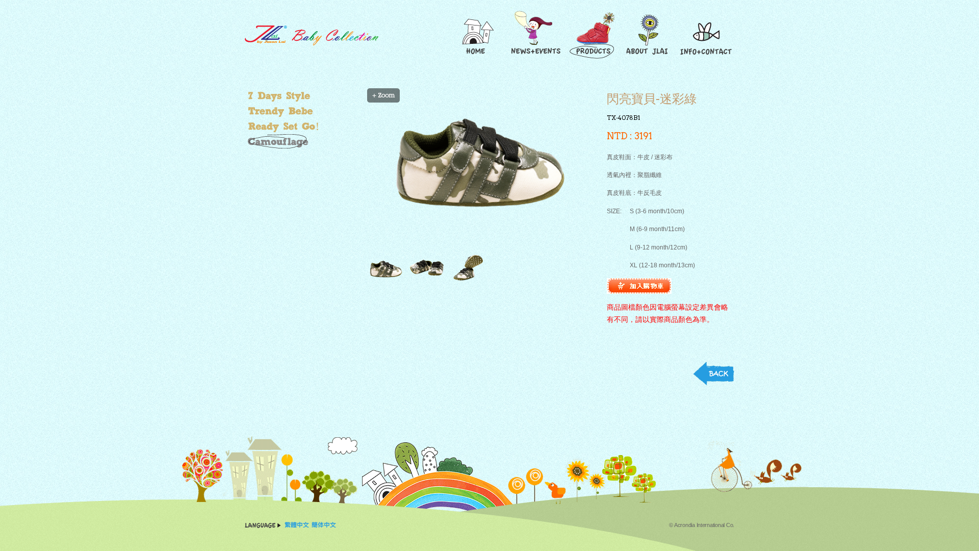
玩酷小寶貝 (303, 111)
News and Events (535, 35)
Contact (706, 35)
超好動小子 (303, 126)
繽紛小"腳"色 (303, 96)
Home (477, 35)
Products (594, 35)
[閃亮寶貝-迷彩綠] (474, 171)
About (649, 35)
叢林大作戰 (303, 141)
